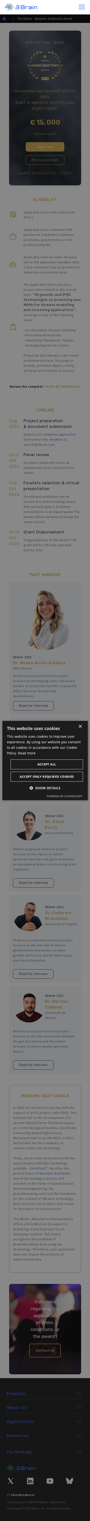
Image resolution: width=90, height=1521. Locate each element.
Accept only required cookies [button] (47, 776)
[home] (21, 7)
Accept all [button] (46, 764)
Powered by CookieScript (65, 796)
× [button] (80, 726)
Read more (27, 753)
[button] (82, 7)
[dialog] (45, 760)
